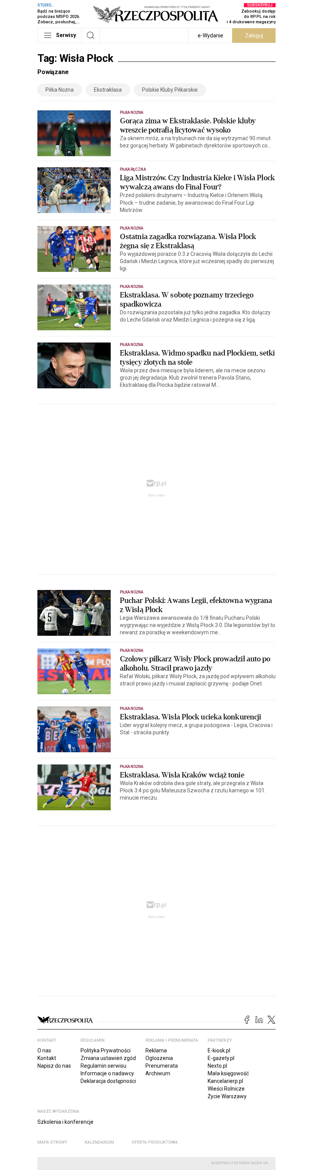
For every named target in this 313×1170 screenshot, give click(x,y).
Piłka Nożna (59, 90)
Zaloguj (254, 35)
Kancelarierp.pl (225, 1081)
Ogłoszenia (159, 1058)
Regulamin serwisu (103, 1066)
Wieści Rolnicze (226, 1089)
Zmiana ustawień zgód (108, 1058)
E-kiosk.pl (219, 1050)
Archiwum (157, 1073)
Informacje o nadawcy (107, 1073)
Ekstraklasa (108, 90)
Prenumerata (161, 1066)
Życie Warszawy (227, 1096)
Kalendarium (99, 1142)
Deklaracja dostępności (108, 1081)
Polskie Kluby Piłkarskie (170, 90)
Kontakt (46, 1058)
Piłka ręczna (133, 169)
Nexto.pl (217, 1066)
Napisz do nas (54, 1066)
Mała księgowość (228, 1073)
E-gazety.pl (221, 1058)
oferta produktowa (155, 1142)
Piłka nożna (132, 112)
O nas (44, 1050)
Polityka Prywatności (106, 1050)
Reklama (156, 1050)
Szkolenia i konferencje (65, 1122)
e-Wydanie (210, 35)
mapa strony (52, 1142)
